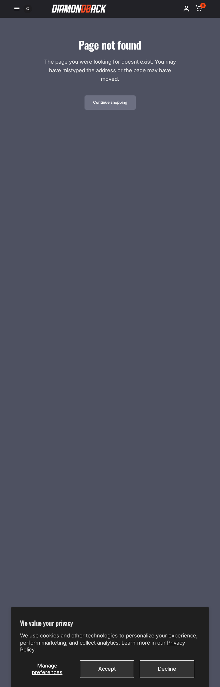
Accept (107, 669)
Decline (167, 669)
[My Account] (188, 8)
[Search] (28, 7)
